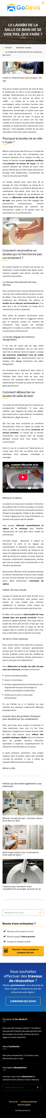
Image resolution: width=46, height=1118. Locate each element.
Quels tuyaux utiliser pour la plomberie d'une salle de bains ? (20, 853)
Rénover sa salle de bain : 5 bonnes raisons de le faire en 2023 (22, 819)
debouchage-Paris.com (12, 206)
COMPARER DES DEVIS (23, 1001)
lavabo (8, 92)
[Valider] (37, 1087)
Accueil (8, 47)
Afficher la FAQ (9, 768)
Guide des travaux (23, 47)
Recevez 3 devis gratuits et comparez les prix (25, 951)
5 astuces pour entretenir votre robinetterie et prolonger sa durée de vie (22, 887)
